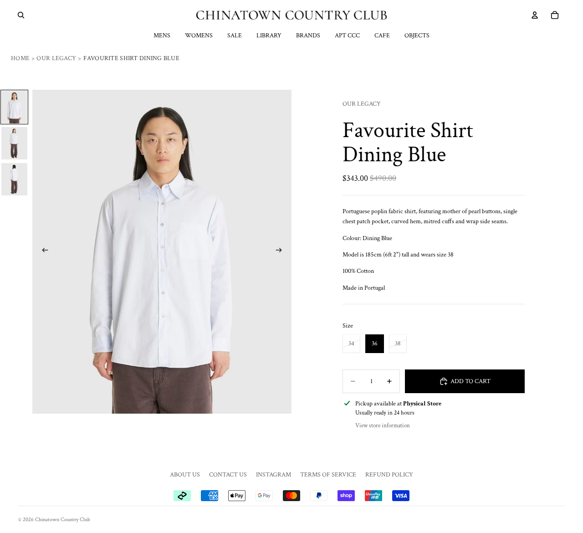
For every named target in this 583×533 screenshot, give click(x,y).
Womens (199, 35)
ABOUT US (185, 475)
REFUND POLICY (389, 475)
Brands (308, 35)
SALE (234, 35)
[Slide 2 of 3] (14, 143)
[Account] (535, 15)
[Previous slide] (42, 251)
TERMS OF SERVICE (328, 475)
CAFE (382, 35)
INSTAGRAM (273, 475)
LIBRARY (268, 35)
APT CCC (347, 35)
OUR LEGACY (362, 104)
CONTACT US (228, 475)
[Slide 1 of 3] (14, 107)
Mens (161, 35)
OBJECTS (417, 35)
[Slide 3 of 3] (14, 179)
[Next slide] (281, 251)
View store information (382, 426)
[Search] (21, 15)
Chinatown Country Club (62, 519)
